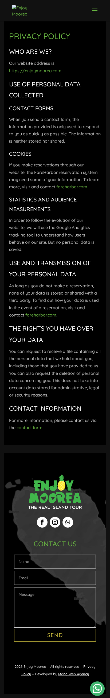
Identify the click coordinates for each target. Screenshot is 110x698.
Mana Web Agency (73, 674)
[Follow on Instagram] (55, 522)
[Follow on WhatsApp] (67, 522)
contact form (29, 427)
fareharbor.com (71, 186)
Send (55, 635)
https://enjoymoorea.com (35, 70)
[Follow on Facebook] (42, 522)
